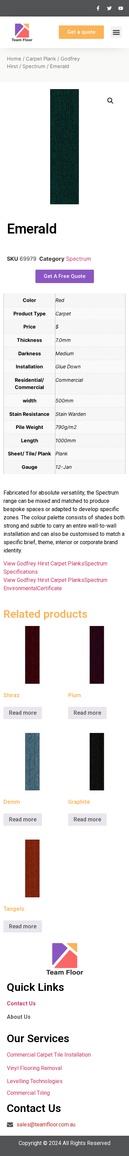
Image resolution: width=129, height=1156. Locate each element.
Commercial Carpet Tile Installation (49, 1054)
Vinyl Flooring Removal (35, 1068)
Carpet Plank (41, 59)
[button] (116, 32)
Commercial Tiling (28, 1093)
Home (14, 59)
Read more (22, 713)
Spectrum (33, 66)
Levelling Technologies (35, 1081)
